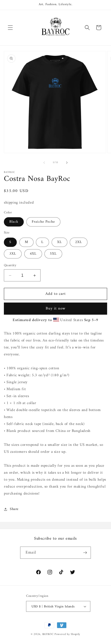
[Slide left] (44, 162)
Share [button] (14, 509)
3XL (12, 253)
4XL (33, 253)
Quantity (10, 265)
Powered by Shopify (67, 634)
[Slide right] (67, 162)
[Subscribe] (85, 553)
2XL (78, 242)
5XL (53, 253)
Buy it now (56, 308)
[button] (10, 27)
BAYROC (48, 634)
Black (13, 222)
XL (59, 242)
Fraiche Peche (43, 222)
